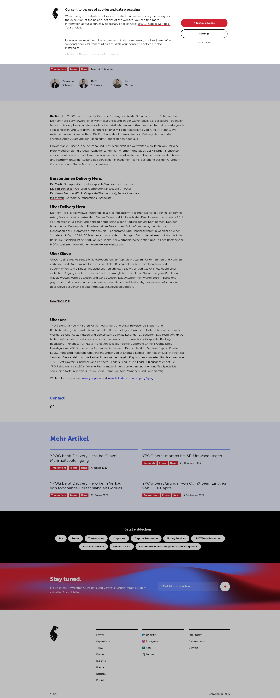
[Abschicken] (225, 586)
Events (100, 654)
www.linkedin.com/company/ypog (130, 378)
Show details (204, 42)
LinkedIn (151, 635)
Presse (73, 69)
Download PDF (60, 301)
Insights (101, 661)
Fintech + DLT (121, 546)
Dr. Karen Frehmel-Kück (66, 193)
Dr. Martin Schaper (63, 184)
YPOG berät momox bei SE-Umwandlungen (182, 456)
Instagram (152, 641)
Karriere (101, 674)
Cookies (193, 648)
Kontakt (101, 680)
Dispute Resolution (146, 538)
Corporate (149, 463)
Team (99, 648)
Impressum (195, 635)
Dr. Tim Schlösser (62, 188)
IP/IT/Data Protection (208, 538)
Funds (75, 538)
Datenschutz (196, 641)
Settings (204, 34)
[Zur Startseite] (54, 634)
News (84, 69)
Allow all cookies (204, 23)
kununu (150, 654)
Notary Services (176, 538)
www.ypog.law (91, 378)
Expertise (101, 641)
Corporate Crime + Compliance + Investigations (168, 546)
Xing (148, 648)
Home (100, 635)
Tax (61, 538)
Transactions (58, 69)
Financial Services (93, 546)
